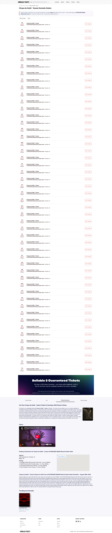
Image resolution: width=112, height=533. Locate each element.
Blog (39, 525)
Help (39, 523)
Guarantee (40, 521)
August (51, 12)
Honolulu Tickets (22, 5)
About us (21, 521)
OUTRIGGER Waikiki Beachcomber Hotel (61, 451)
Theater (27, 5)
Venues (73, 2)
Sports (62, 2)
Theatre (67, 2)
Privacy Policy (22, 525)
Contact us (22, 523)
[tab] (28, 400)
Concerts (57, 2)
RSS (21, 526)
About (78, 2)
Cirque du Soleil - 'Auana (41, 408)
